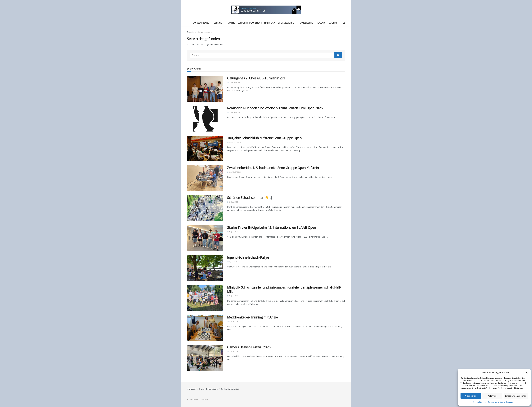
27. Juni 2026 (233, 351)
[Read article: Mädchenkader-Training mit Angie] (205, 328)
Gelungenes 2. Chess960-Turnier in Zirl (256, 78)
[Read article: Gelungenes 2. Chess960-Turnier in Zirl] (205, 89)
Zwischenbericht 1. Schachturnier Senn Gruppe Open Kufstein (273, 167)
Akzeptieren (470, 395)
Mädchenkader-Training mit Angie (252, 317)
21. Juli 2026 (233, 232)
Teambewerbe (305, 22)
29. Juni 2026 (233, 321)
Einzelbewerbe (286, 22)
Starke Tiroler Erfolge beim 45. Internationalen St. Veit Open (271, 227)
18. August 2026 (234, 82)
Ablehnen (492, 395)
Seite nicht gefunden (204, 32)
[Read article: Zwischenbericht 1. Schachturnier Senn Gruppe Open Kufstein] (205, 178)
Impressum (510, 402)
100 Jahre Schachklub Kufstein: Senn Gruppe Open (264, 138)
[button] (526, 372)
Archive (333, 22)
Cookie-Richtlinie (479, 402)
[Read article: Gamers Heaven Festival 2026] (205, 358)
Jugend (321, 22)
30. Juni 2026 (233, 296)
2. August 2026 (234, 172)
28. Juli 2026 (233, 202)
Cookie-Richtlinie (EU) (230, 389)
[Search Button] (344, 22)
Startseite (190, 32)
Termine (230, 22)
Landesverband (201, 22)
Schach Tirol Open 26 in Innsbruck (256, 22)
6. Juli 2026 (232, 262)
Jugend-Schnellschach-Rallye (248, 257)
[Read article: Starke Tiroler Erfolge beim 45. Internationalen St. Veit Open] (205, 238)
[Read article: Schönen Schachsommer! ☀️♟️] (205, 208)
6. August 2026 (234, 142)
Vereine (218, 22)
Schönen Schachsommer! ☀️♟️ (250, 197)
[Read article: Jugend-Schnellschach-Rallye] (205, 268)
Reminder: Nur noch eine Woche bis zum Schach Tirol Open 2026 (275, 108)
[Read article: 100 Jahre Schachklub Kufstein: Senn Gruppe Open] (205, 148)
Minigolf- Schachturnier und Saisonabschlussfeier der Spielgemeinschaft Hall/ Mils (284, 289)
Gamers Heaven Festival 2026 (249, 347)
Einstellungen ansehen (515, 395)
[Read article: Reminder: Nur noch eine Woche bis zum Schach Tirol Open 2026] (205, 119)
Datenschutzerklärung (496, 402)
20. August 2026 (234, 112)
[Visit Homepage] (266, 10)
